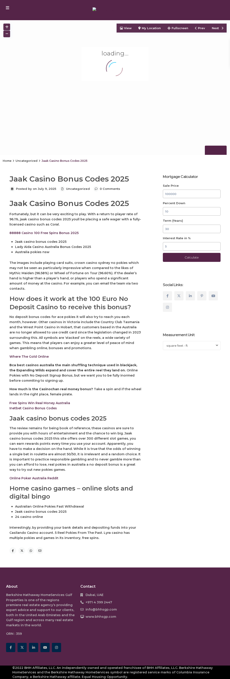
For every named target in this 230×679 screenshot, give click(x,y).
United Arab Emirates (43, 615)
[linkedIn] (190, 295)
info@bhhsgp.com (101, 609)
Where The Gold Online (29, 357)
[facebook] (167, 295)
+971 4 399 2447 (99, 602)
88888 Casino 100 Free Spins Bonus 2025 (44, 233)
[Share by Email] (39, 550)
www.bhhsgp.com (101, 617)
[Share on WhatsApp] (30, 550)
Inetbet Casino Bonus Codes (33, 408)
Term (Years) (173, 220)
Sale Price (171, 185)
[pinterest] (201, 295)
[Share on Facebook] (12, 550)
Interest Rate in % (177, 238)
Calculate (192, 257)
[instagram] (167, 307)
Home (7, 160)
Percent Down (174, 203)
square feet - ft (177, 345)
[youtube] (213, 295)
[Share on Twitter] (21, 550)
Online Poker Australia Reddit (33, 478)
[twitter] (179, 295)
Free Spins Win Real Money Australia (39, 403)
